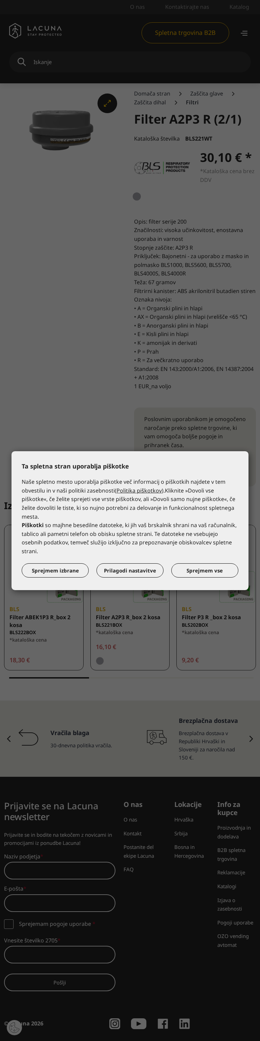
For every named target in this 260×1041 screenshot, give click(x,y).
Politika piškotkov (139, 490)
